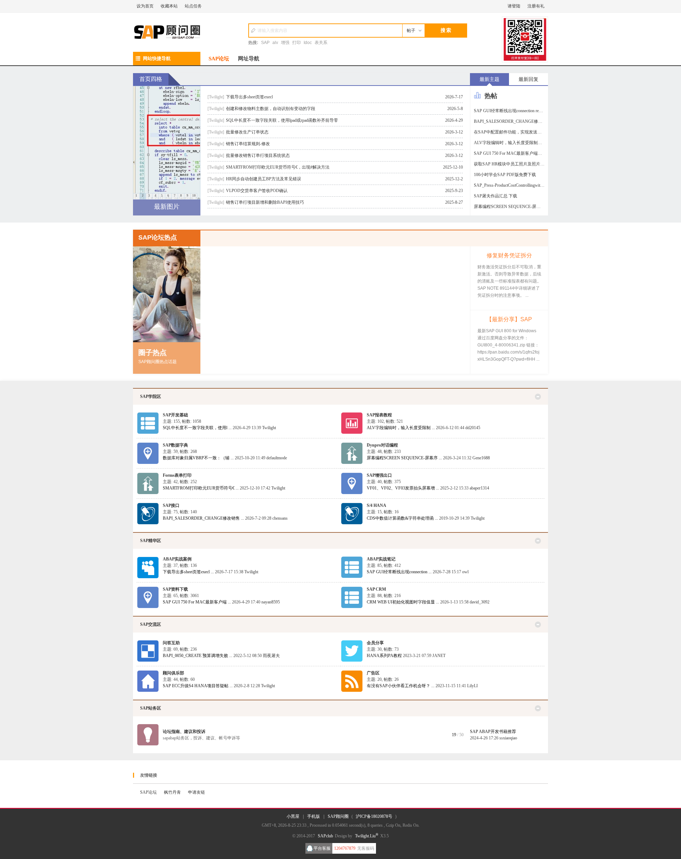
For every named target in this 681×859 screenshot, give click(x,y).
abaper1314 (479, 488)
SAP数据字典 (175, 445)
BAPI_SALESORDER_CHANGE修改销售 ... (203, 518)
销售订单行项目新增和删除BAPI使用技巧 (265, 202)
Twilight (269, 427)
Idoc (308, 42)
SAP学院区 (150, 396)
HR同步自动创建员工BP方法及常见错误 (263, 178)
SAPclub (325, 835)
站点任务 (193, 6)
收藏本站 (169, 6)
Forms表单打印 (177, 475)
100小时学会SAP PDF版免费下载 (505, 174)
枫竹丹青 (172, 792)
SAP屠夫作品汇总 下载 (495, 195)
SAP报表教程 (379, 414)
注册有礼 (535, 6)
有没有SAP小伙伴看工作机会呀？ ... (400, 685)
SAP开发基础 (175, 414)
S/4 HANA (376, 505)
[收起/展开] (538, 397)
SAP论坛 (219, 58)
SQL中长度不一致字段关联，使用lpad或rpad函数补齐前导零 (282, 120)
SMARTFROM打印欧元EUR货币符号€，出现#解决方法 (278, 167)
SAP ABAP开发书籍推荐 (493, 731)
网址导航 (248, 58)
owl (465, 571)
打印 (296, 42)
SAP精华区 (150, 540)
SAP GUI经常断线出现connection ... (399, 571)
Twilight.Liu (366, 835)
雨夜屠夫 (271, 655)
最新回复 (528, 79)
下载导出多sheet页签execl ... (188, 571)
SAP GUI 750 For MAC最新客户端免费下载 (511, 153)
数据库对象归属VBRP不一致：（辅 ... (198, 457)
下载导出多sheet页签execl (249, 96)
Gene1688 (481, 457)
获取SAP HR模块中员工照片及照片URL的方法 (511, 164)
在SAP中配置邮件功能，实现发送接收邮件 (511, 132)
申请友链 (196, 792)
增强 (285, 42)
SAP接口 (171, 505)
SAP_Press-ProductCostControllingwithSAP (511, 185)
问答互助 (171, 642)
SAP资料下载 (175, 589)
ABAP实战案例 (177, 559)
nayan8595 (270, 602)
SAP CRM (376, 589)
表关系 (321, 42)
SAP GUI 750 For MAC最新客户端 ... (197, 602)
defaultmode (276, 457)
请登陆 (514, 6)
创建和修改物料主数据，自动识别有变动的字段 (270, 108)
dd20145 (472, 427)
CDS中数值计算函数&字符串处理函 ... (402, 518)
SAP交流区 (150, 624)
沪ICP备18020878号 (374, 816)
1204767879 (344, 848)
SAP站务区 (150, 708)
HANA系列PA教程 (384, 655)
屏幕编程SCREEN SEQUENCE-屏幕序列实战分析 (511, 206)
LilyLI (472, 685)
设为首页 (145, 6)
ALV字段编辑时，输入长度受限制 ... (401, 427)
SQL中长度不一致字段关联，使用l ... (197, 427)
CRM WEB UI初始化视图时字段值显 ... (403, 602)
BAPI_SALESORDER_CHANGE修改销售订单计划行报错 (511, 121)
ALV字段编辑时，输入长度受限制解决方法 (511, 142)
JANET (438, 655)
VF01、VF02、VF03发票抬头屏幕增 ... (403, 488)
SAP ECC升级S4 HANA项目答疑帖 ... (198, 685)
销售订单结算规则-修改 (248, 143)
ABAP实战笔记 (381, 559)
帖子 (411, 30)
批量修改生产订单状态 (247, 132)
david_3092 (479, 602)
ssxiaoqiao (508, 737)
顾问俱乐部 (173, 673)
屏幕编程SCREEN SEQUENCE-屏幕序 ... (404, 457)
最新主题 (489, 79)
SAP (265, 42)
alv (275, 42)
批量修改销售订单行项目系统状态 (258, 155)
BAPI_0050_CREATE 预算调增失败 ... (197, 655)
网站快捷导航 (157, 58)
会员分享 (375, 642)
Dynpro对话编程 (382, 445)
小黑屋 (293, 816)
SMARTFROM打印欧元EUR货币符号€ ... (201, 488)
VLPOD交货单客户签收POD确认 (257, 190)
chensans (280, 518)
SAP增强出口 (379, 475)
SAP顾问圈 (338, 816)
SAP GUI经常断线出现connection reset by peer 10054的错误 (511, 110)
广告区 (373, 673)
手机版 (313, 816)
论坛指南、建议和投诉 (184, 731)
